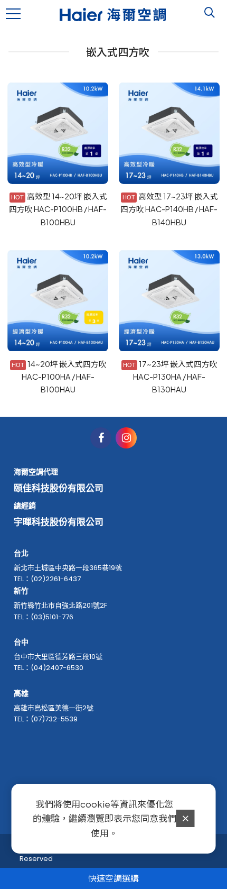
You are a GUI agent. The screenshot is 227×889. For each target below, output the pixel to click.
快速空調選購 (113, 878)
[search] (209, 13)
